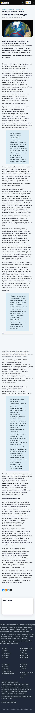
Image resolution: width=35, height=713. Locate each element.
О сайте (24, 675)
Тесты (6, 651)
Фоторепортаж (9, 673)
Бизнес (6, 666)
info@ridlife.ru (11, 702)
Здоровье (7, 653)
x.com (24, 669)
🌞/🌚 (28, 3)
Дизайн (24, 651)
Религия (6, 664)
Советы (6, 655)
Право (6, 669)
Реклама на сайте (28, 672)
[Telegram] (8, 590)
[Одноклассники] (6, 590)
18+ (23, 677)
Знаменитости (27, 648)
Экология (25, 657)
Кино (5, 648)
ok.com (24, 666)
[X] (11, 590)
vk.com (24, 664)
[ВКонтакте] (3, 590)
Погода (24, 653)
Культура (25, 655)
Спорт (6, 657)
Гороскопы (7, 671)
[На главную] (4, 2)
